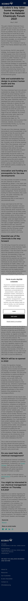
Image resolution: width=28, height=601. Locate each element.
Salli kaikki (14, 316)
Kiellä (14, 311)
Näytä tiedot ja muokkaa (14, 321)
